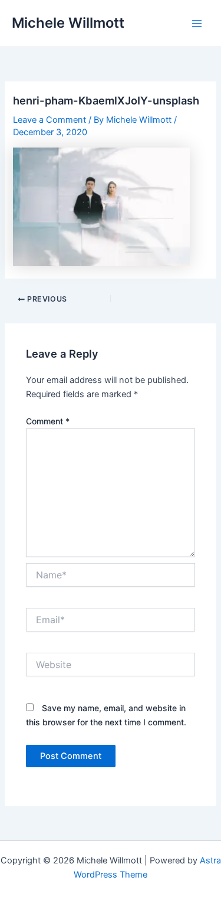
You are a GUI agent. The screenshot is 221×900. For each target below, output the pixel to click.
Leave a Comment (49, 119)
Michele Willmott (68, 22)
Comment (48, 421)
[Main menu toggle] (196, 23)
